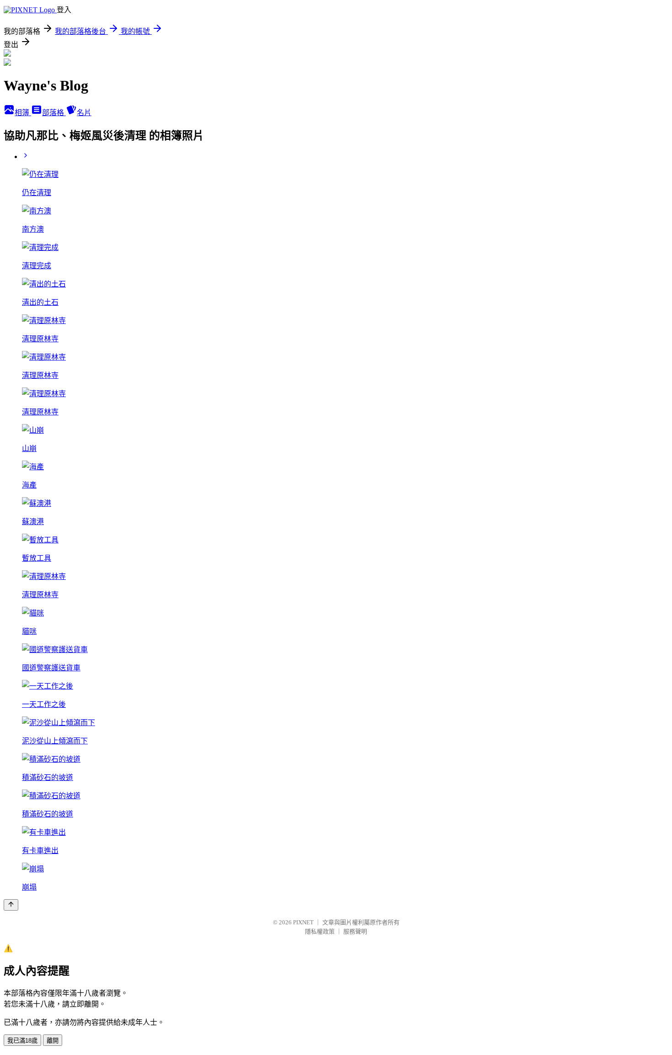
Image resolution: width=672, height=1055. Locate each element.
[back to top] (11, 905)
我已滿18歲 (22, 1040)
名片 (84, 113)
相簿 (23, 113)
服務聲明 (355, 931)
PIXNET (303, 922)
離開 (53, 1040)
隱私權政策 (320, 931)
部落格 (54, 113)
